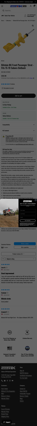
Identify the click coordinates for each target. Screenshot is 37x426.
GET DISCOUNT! (28, 220)
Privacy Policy (25, 225)
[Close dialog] (36, 200)
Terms (28, 225)
